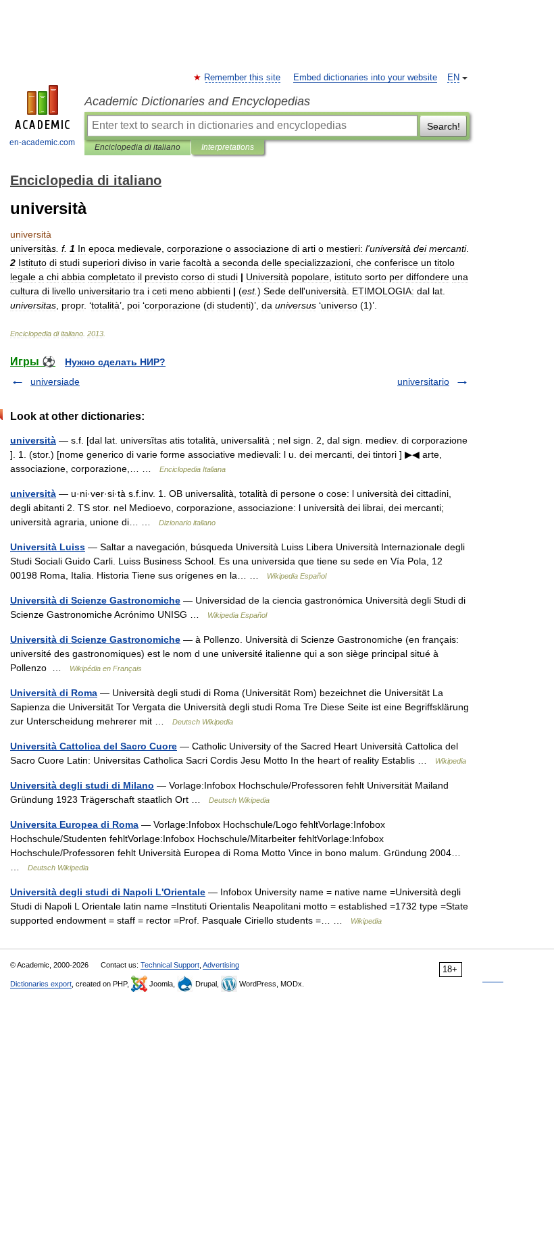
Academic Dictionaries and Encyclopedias (197, 101)
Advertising (221, 965)
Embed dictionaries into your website (365, 77)
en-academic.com (42, 142)
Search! (443, 126)
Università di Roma (53, 692)
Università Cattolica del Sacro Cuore (93, 746)
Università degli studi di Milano (82, 785)
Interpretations (227, 147)
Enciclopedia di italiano (137, 147)
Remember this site (242, 77)
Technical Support (170, 965)
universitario (423, 381)
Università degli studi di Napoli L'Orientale (107, 892)
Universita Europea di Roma (74, 824)
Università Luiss (47, 547)
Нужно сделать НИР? (115, 362)
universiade (55, 381)
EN (453, 77)
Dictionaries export (41, 984)
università (33, 440)
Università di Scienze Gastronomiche (95, 600)
